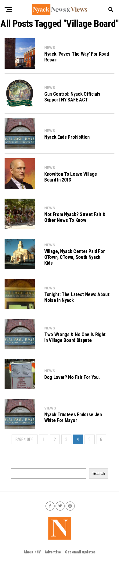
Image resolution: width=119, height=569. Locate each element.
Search (98, 473)
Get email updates (80, 551)
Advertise (53, 551)
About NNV (32, 551)
